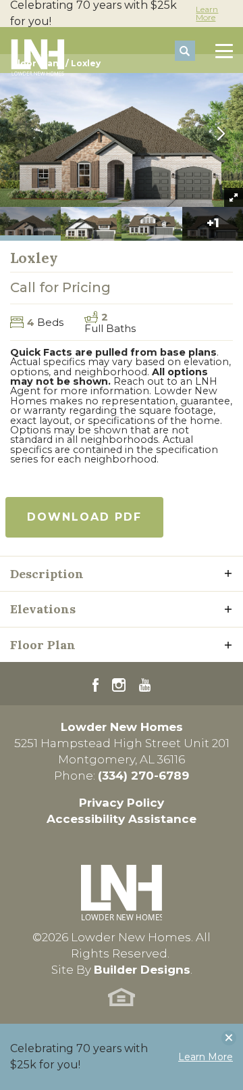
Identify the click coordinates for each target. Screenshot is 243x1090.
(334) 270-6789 (143, 775)
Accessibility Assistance (121, 819)
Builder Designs (142, 969)
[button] (185, 51)
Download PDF (84, 517)
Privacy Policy (121, 802)
